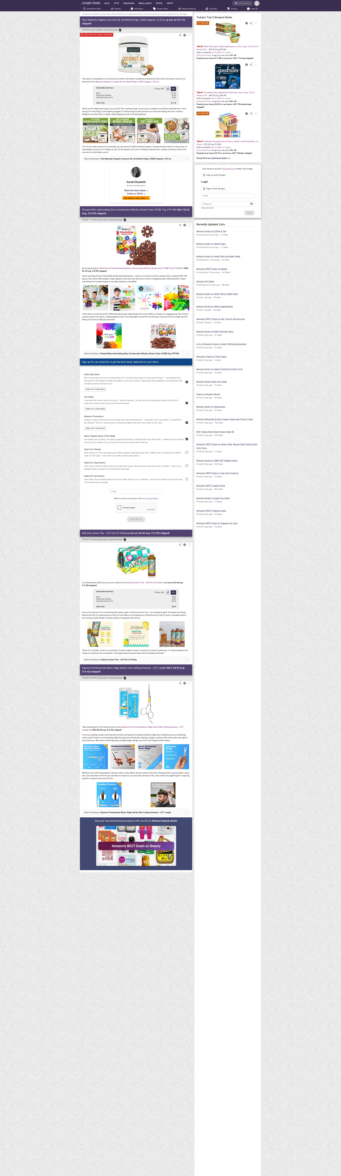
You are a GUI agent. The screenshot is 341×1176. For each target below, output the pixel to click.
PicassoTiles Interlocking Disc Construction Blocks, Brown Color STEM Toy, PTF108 (141, 268)
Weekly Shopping (189, 8)
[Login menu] (256, 3)
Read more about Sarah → (136, 190)
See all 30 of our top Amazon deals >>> (213, 158)
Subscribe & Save (94, 8)
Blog (107, 3)
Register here (228, 169)
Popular (118, 8)
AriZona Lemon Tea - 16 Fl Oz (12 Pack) (144, 583)
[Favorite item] (189, 35)
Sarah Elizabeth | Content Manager (104, 30)
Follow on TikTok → (136, 193)
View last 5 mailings (95, 389)
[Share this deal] (180, 35)
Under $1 (254, 8)
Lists (116, 3)
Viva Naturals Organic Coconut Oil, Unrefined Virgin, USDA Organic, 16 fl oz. (125, 82)
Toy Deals (213, 8)
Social (159, 3)
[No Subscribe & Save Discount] (168, 89)
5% (173, 89)
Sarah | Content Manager (113, 220)
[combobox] (243, 3)
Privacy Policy (152, 498)
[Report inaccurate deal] (184, 35)
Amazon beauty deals (164, 820)
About (170, 3)
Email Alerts (145, 3)
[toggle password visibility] (251, 203)
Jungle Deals (91, 3)
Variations (128, 3)
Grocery (234, 8)
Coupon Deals (162, 8)
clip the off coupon (221, 52)
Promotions (138, 8)
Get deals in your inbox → (136, 198)
